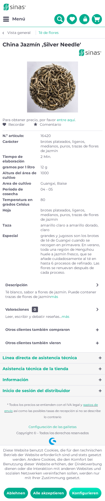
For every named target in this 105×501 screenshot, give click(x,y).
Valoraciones (17, 309)
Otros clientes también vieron (33, 343)
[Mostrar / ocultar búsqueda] (59, 19)
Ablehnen (16, 493)
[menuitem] (14, 19)
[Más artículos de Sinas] (90, 52)
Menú (18, 18)
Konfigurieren (85, 493)
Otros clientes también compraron (37, 329)
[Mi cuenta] (84, 19)
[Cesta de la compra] (97, 19)
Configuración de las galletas (52, 427)
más (54, 296)
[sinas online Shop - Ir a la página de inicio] (15, 7)
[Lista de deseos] (72, 19)
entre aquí (66, 120)
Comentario (50, 124)
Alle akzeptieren (48, 493)
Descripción (16, 285)
